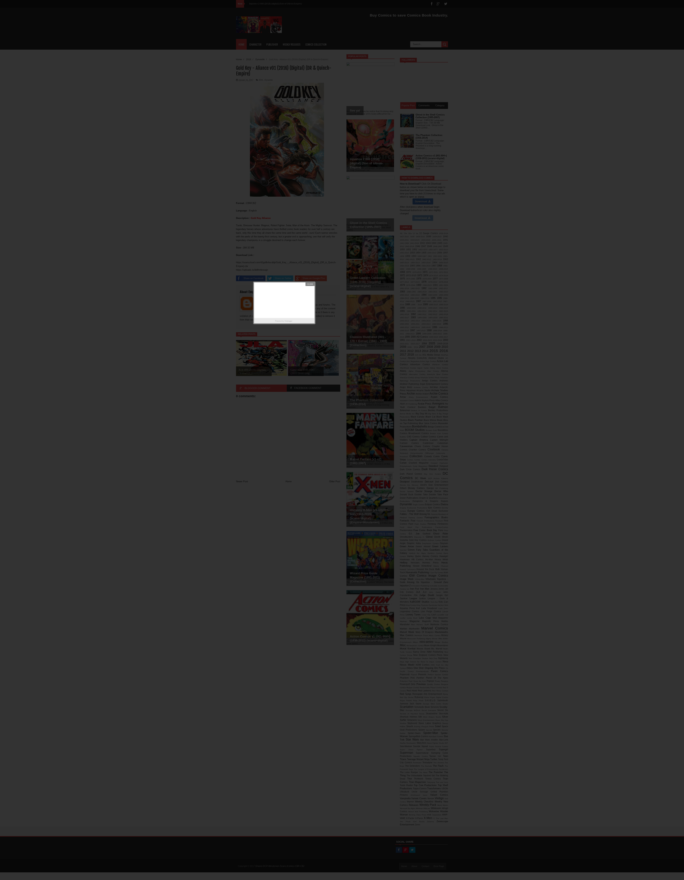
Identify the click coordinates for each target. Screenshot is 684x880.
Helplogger (288, 321)
